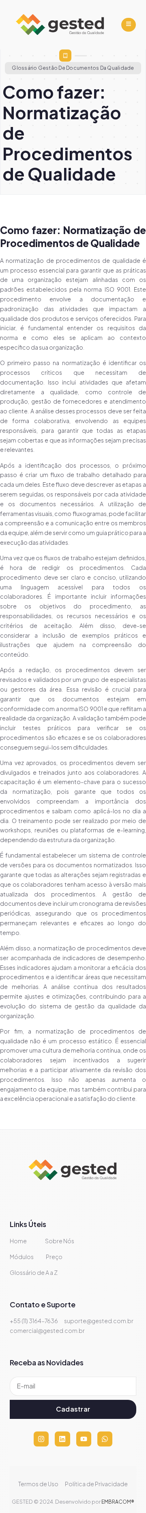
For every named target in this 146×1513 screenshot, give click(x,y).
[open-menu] (128, 25)
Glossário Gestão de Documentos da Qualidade (73, 68)
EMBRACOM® (117, 1502)
